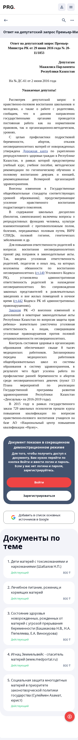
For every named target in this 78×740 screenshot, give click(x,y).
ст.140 (40, 273)
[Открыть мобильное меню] (71, 7)
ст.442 (18, 301)
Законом (15, 310)
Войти (39, 482)
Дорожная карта (35, 151)
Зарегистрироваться (39, 496)
